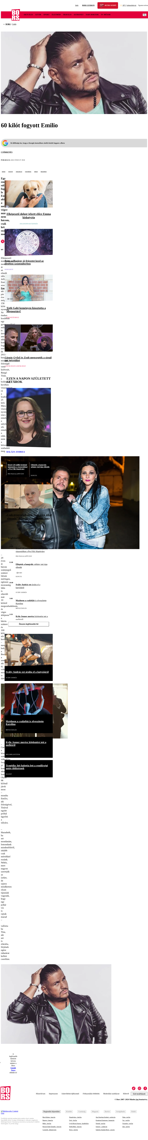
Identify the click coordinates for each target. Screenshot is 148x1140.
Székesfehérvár (129, 5)
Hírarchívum (40, 1094)
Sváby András (21, 592)
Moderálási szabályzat (111, 1094)
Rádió (133, 1112)
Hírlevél (126, 1094)
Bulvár (107, 1112)
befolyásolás (21, 608)
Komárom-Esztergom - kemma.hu (105, 1120)
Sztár (38, 15)
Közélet (69, 1112)
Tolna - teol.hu (126, 1117)
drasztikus (44, 171)
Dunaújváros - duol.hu (75, 1117)
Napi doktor (92, 15)
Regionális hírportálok (51, 1112)
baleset (9, 774)
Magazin (95, 1112)
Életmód (56, 15)
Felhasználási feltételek (91, 1094)
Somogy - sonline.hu (101, 1126)
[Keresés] (144, 15)
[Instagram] (139, 1088)
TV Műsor (106, 15)
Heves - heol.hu (73, 1130)
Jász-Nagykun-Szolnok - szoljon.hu (105, 1117)
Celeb (14, 24)
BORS (8, 24)
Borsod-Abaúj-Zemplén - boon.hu (52, 1126)
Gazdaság (81, 1112)
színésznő (9, 457)
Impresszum (53, 1094)
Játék (76, 5)
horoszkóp (9, 269)
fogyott (10, 171)
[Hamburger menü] (6, 15)
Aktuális (28, 15)
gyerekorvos (28, 528)
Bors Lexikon (88, 5)
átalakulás (19, 171)
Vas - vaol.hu (126, 1120)
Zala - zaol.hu (126, 1126)
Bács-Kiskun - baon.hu (49, 1117)
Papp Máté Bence (12, 317)
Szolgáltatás (120, 1112)
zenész (3, 171)
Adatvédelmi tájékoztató (70, 1094)
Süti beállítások (139, 1094)
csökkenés (6, 152)
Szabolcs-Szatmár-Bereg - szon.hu (105, 1130)
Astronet (78, 15)
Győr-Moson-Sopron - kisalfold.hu (79, 1123)
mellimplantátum (13, 754)
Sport (46, 15)
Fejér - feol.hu (73, 1120)
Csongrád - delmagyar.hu (49, 1130)
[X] (2, 242)
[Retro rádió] (102, 5)
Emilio (36, 171)
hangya (34, 475)
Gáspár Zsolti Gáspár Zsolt (15, 366)
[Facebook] (145, 1088)
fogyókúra (28, 171)
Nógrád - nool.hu (100, 1123)
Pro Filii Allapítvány (16, 474)
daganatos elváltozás (29, 224)
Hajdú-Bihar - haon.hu (75, 1126)
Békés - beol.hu (47, 1123)
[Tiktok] (133, 1088)
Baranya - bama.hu (48, 1120)
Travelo (67, 15)
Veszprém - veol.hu (127, 1123)
